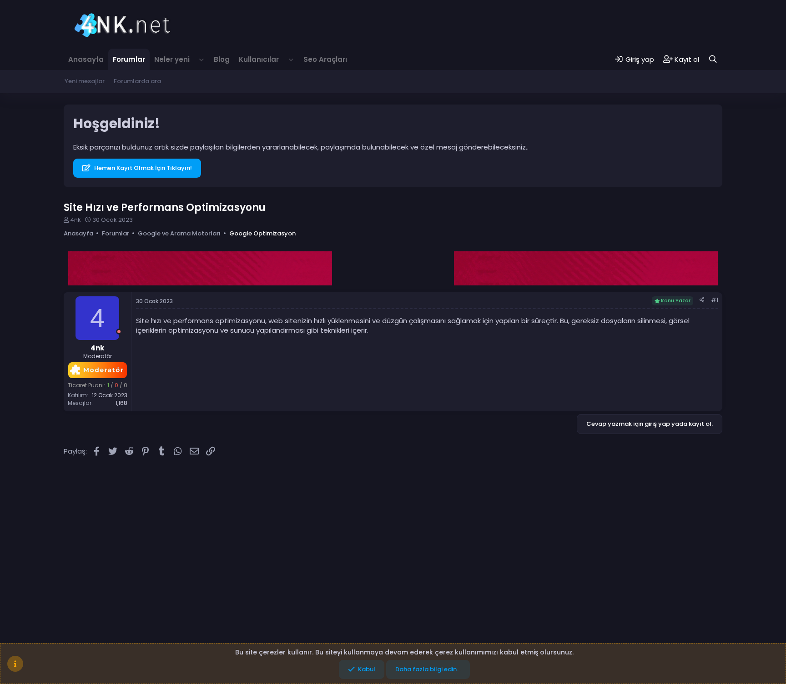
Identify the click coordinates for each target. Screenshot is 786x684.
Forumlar (129, 59)
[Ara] (713, 59)
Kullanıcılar (259, 59)
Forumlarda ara (137, 81)
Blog (222, 59)
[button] (202, 59)
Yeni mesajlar (85, 81)
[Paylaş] (702, 300)
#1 (714, 300)
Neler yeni (172, 59)
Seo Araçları (325, 59)
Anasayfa (86, 59)
